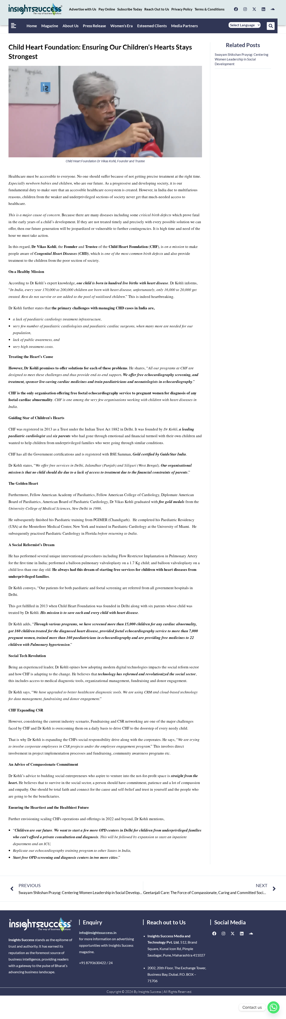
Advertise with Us (82, 9)
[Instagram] (245, 9)
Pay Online (107, 9)
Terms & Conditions (210, 9)
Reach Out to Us (156, 9)
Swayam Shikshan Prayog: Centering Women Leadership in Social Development (241, 59)
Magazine (49, 25)
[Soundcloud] (273, 9)
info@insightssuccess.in (97, 932)
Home (32, 25)
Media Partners (184, 25)
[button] (271, 26)
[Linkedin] (263, 9)
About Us (70, 25)
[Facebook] (236, 9)
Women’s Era (121, 25)
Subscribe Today (129, 9)
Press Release (94, 25)
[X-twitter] (254, 9)
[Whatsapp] (273, 1007)
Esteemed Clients (152, 25)
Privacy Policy (181, 9)
